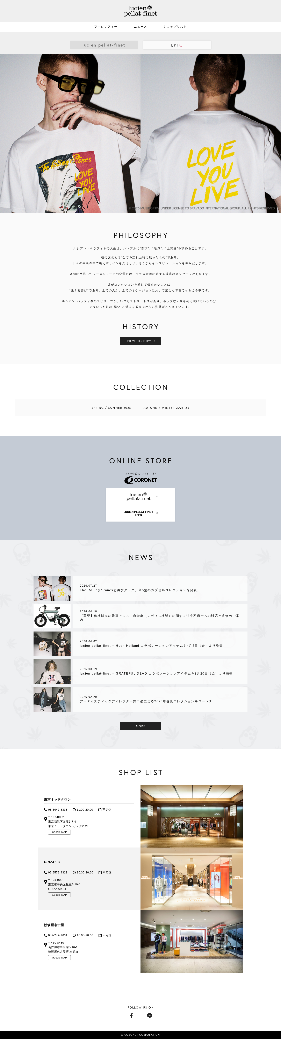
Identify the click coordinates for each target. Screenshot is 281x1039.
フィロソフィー (105, 26)
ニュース (140, 26)
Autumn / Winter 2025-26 (166, 408)
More (140, 726)
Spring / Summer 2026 (111, 408)
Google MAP (59, 832)
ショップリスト (175, 26)
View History (139, 341)
